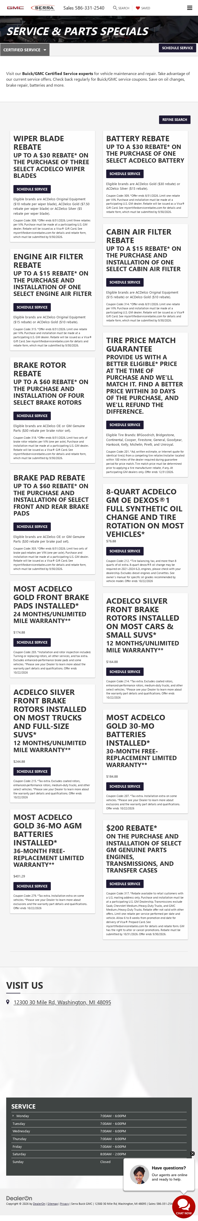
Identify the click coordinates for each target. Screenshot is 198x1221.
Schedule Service (177, 48)
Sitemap (52, 1204)
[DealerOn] (19, 1197)
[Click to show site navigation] (190, 8)
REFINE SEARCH (174, 119)
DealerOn (39, 1204)
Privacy (64, 1204)
